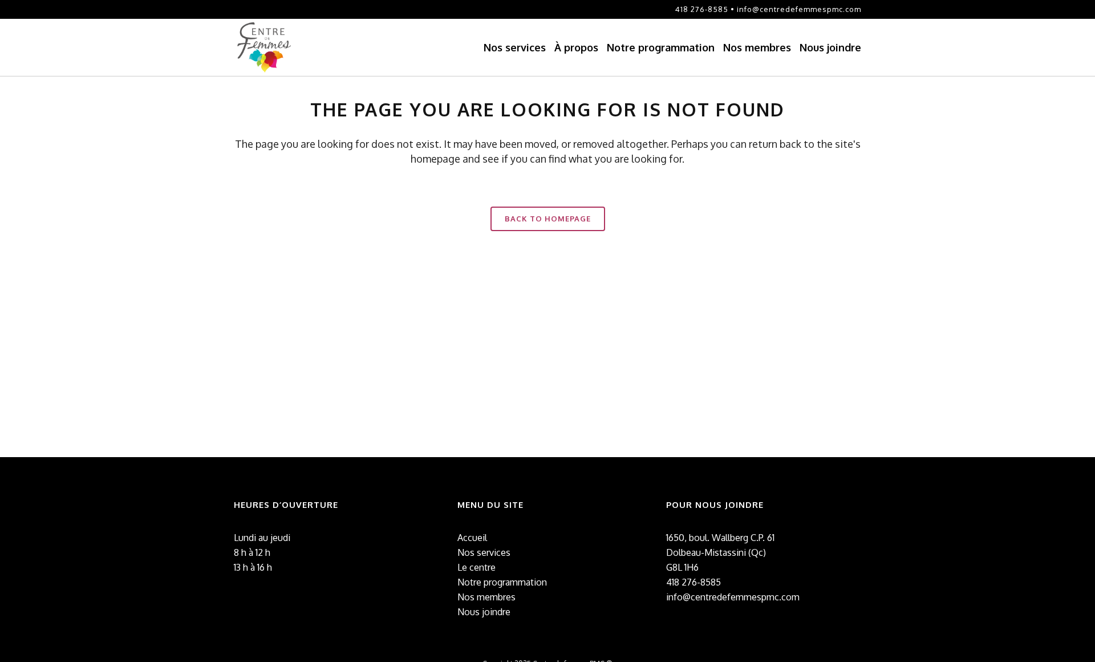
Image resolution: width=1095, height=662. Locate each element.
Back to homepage (548, 218)
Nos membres (486, 597)
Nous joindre (483, 611)
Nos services (483, 552)
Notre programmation (502, 582)
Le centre (476, 567)
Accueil (472, 537)
